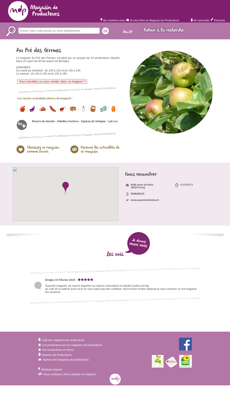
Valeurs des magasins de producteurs (65, 359)
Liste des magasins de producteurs (62, 340)
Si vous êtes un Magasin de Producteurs (154, 20)
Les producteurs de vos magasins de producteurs (71, 345)
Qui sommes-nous (113, 20)
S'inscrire (219, 20)
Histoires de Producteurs (56, 355)
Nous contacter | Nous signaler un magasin (69, 374)
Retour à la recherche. (164, 30)
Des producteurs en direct (57, 349)
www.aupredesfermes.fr (145, 200)
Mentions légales (51, 369)
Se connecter (201, 20)
